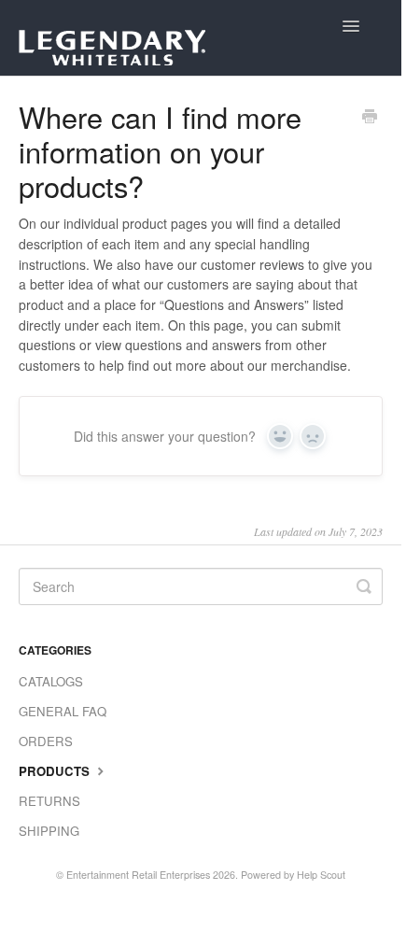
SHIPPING (49, 831)
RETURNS (49, 801)
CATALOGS (51, 681)
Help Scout (321, 875)
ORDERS (46, 741)
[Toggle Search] (364, 586)
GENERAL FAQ (62, 711)
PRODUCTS (56, 771)
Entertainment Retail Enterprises (138, 875)
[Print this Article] (369, 117)
